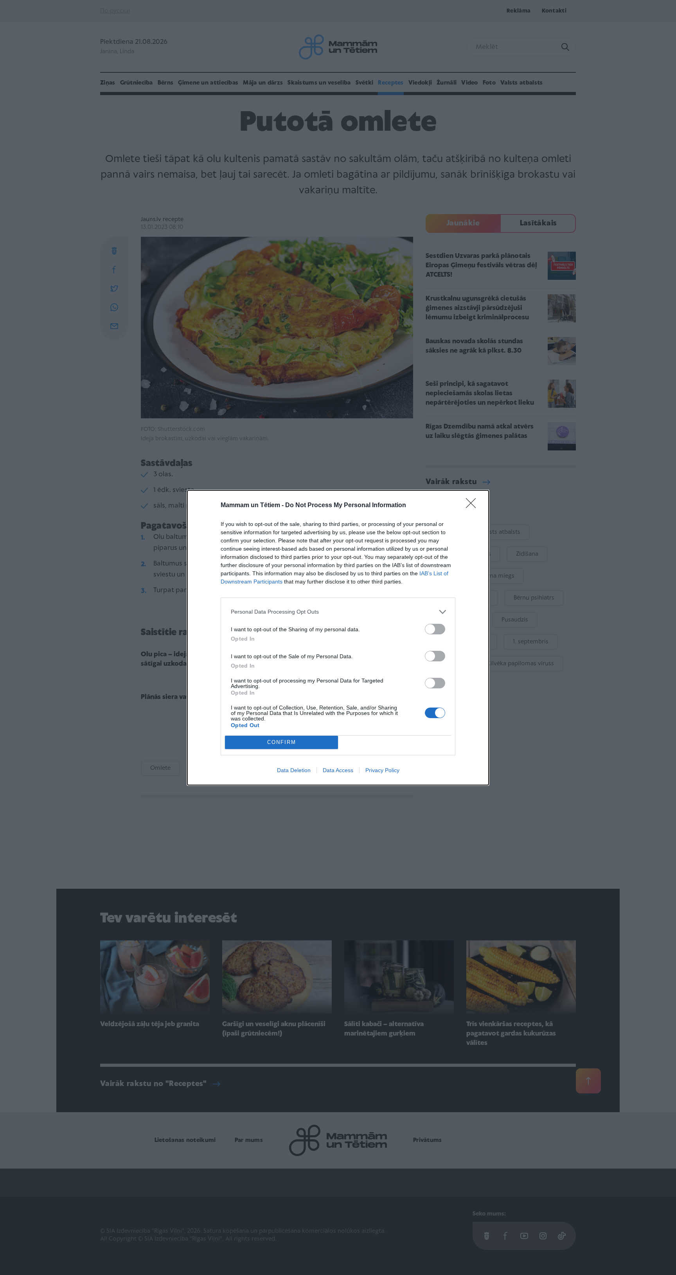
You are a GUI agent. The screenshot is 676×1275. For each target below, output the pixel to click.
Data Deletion (294, 770)
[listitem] (338, 612)
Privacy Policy (382, 770)
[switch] (435, 629)
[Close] (473, 505)
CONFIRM (281, 742)
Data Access (338, 770)
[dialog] (338, 637)
